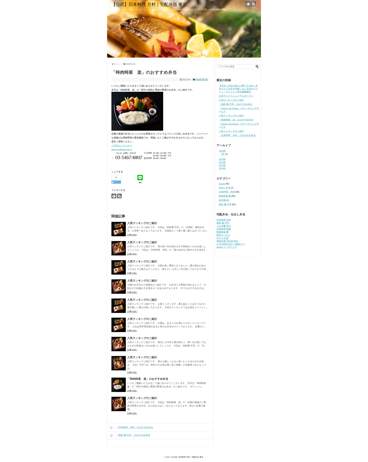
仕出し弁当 (224, 187)
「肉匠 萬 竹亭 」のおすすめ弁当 (133, 435)
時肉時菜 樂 (201, 79)
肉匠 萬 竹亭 (225, 204)
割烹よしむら (223, 235)
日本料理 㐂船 (223, 229)
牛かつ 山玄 (222, 238)
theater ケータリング (226, 247)
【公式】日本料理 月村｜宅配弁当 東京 (149, 4)
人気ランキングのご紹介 (231, 100)
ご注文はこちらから (121, 145)
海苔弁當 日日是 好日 (227, 241)
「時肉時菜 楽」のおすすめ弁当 (236, 120)
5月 (223, 154)
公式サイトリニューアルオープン (236, 96)
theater (222, 184)
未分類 (222, 200)
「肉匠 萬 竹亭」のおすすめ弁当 (235, 104)
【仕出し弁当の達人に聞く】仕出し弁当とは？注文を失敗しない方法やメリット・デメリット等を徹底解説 (238, 88)
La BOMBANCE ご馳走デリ (230, 244)
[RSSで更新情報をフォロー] (253, 3)
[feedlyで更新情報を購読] (248, 3)
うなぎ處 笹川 (223, 226)
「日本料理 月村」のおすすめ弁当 (134, 427)
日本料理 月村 (227, 192)
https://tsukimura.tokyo (121, 149)
